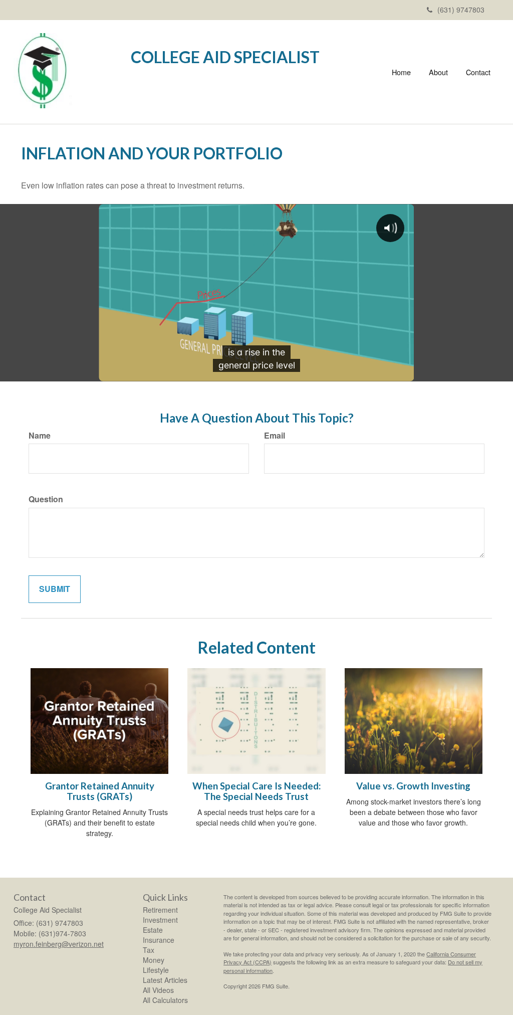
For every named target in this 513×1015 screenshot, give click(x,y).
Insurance (158, 940)
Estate (153, 930)
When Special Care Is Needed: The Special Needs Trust (256, 791)
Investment (160, 920)
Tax (148, 950)
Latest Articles (165, 980)
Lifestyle (156, 970)
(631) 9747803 (460, 10)
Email (274, 435)
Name (40, 435)
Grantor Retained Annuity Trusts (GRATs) (99, 791)
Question (46, 499)
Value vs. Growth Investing (413, 785)
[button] (438, 72)
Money (153, 960)
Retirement (160, 910)
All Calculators (165, 1000)
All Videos (158, 990)
